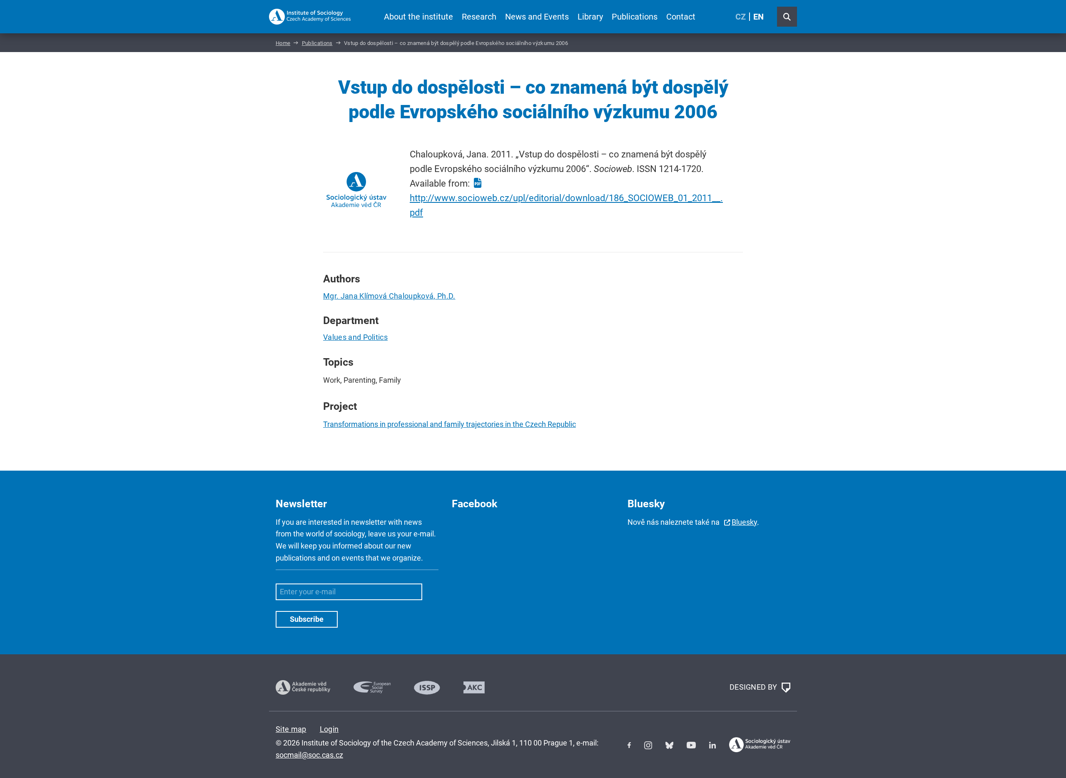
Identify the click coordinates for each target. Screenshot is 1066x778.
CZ (740, 17)
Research (479, 17)
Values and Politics (355, 337)
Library (590, 17)
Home (283, 43)
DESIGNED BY (754, 686)
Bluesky (744, 522)
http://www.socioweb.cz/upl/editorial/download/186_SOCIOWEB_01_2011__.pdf (566, 205)
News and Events (537, 17)
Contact (680, 17)
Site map (291, 729)
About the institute (418, 17)
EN (758, 17)
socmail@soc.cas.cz (309, 755)
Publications (635, 17)
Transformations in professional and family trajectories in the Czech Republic (449, 424)
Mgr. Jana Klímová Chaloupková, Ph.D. (389, 296)
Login (329, 729)
